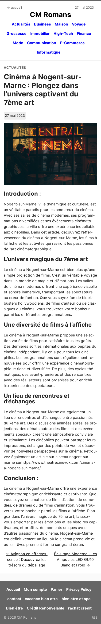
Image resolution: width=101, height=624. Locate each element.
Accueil (13, 589)
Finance (84, 33)
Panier (56, 589)
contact (14, 598)
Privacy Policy (78, 589)
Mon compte (35, 589)
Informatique (49, 52)
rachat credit (80, 608)
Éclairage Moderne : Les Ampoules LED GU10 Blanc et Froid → (75, 559)
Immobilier (40, 33)
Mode (18, 42)
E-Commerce (72, 42)
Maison (61, 24)
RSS (94, 617)
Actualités (21, 24)
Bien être (14, 608)
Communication (41, 42)
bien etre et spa (76, 598)
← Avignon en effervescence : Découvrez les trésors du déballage (26, 559)
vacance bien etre (41, 598)
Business (42, 24)
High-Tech (63, 33)
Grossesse (17, 33)
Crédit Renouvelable (45, 608)
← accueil (14, 7)
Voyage (79, 24)
